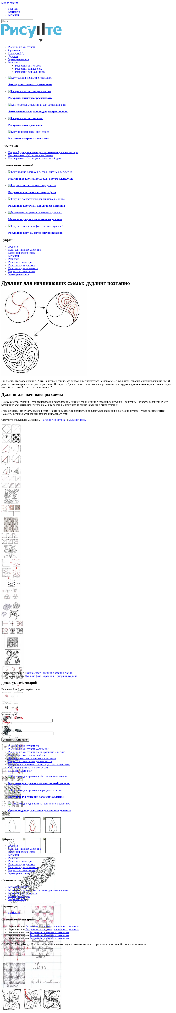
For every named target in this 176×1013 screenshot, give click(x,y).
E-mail (5, 726)
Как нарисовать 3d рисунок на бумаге (30, 155)
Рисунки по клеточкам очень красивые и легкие (36, 752)
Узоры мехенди (17, 899)
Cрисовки (14, 50)
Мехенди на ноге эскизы (22, 893)
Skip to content (9, 2)
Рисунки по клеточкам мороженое (28, 748)
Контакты (14, 11)
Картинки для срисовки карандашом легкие (36, 796)
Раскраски (14, 62)
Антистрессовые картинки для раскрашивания (38, 111)
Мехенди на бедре (19, 896)
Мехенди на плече (19, 886)
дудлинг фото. (77, 419)
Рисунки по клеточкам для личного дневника (36, 205)
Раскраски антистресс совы (25, 125)
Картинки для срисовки (22, 252)
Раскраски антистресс (28, 65)
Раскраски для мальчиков (30, 71)
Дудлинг (13, 56)
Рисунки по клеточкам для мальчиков (30, 761)
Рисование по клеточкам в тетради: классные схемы (39, 764)
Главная (13, 8)
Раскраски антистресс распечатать (30, 98)
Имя (3, 720)
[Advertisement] (88, 647)
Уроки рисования (18, 59)
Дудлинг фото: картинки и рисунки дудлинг (51, 676)
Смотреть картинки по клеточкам (28, 767)
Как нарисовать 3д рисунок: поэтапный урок (34, 158)
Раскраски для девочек (28, 68)
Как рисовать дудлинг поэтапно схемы (49, 672)
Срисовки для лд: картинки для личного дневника (39, 810)
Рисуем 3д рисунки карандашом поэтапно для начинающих (43, 152)
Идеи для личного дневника (24, 249)
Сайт (4, 733)
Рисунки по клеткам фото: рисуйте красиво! (35, 232)
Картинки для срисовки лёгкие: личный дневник (39, 783)
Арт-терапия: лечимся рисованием (30, 84)
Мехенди (13, 14)
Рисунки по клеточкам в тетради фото (32, 192)
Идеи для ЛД (16, 53)
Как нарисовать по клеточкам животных (32, 758)
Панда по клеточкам (20, 770)
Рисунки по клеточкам (21, 46)
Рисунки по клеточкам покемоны (49, 932)
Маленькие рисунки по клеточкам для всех (35, 219)
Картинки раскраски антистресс (28, 138)
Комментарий (9, 714)
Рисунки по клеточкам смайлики (27, 755)
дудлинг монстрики (54, 419)
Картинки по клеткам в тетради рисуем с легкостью (40, 178)
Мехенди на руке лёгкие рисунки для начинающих (38, 890)
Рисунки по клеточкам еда (23, 745)
